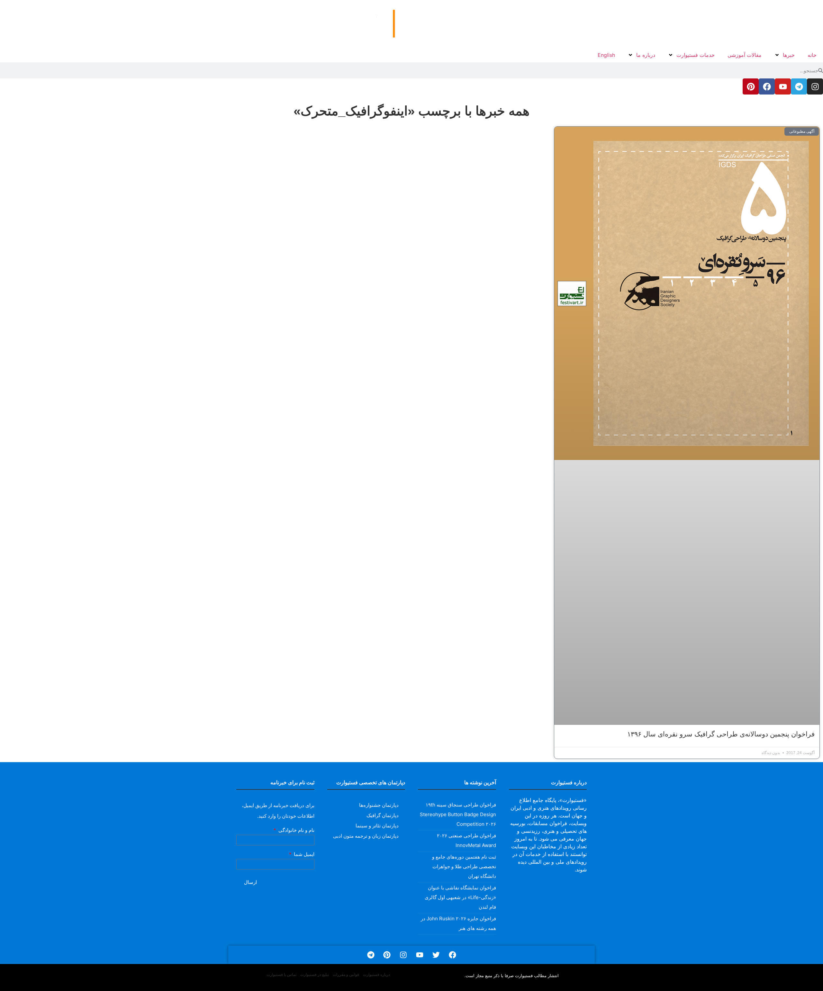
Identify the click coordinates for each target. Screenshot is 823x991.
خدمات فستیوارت (695, 55)
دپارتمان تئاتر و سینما (377, 826)
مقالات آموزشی (745, 55)
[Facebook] (767, 86)
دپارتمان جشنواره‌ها (379, 805)
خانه (812, 55)
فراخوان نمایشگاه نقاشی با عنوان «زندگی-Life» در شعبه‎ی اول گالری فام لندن (460, 897)
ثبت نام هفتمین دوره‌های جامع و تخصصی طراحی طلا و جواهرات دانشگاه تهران (464, 866)
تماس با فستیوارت (281, 974)
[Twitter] (436, 955)
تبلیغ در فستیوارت (314, 974)
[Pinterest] (751, 86)
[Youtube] (783, 86)
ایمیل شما (303, 854)
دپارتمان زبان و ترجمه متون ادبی (366, 836)
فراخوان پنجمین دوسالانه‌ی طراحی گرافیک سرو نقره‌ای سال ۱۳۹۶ (721, 734)
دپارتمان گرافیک (382, 815)
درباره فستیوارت (376, 974)
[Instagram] (815, 86)
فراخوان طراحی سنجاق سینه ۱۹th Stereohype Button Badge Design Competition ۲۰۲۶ (458, 814)
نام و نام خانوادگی (295, 830)
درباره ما (645, 55)
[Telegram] (799, 86)
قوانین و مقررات (346, 974)
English (606, 55)
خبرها (789, 55)
